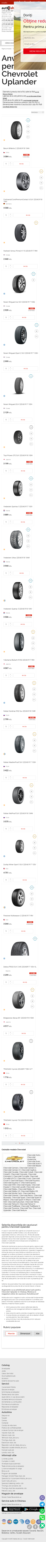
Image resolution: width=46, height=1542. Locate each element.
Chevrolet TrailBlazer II (30, 1206)
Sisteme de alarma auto (10, 1381)
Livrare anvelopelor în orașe (12, 1468)
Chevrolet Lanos (33, 1187)
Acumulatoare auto (8, 1376)
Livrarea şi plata (7, 1459)
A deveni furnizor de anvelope (12, 1430)
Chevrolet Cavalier (10, 1172)
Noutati (4, 1418)
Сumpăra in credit (8, 1461)
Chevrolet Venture (19, 1210)
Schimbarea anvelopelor (10, 1392)
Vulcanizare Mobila (9, 1387)
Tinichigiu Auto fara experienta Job (14, 1488)
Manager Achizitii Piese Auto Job (13, 1476)
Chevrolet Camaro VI (12, 1170)
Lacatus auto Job (8, 1452)
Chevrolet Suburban (16, 1202)
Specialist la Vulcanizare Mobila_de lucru (17, 1478)
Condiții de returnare (9, 1425)
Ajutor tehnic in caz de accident (13, 1397)
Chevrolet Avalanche (31, 1158)
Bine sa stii (5, 1471)
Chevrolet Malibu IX (26, 1189)
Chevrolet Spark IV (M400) (20, 1200)
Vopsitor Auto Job (8, 1433)
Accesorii (6, 6)
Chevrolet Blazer (34, 1166)
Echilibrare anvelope (9, 1409)
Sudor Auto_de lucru (9, 1481)
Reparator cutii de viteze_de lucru (14, 1445)
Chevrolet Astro (33, 1155)
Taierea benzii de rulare (10, 1394)
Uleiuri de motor (7, 1373)
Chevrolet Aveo (33, 1161)
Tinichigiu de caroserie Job (11, 1486)
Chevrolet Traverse (11, 1208)
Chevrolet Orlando (11, 1195)
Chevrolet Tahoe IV (27, 1204)
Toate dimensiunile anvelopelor (13, 1466)
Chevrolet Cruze (24, 1178)
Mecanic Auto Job (8, 1435)
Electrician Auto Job (9, 1443)
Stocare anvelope (8, 1389)
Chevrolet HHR (9, 1185)
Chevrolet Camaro (11, 1168)
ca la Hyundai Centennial (30, 100)
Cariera (5, 22)
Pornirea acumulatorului (10, 1404)
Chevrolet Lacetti (18, 1187)
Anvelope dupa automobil (11, 1464)
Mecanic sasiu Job (8, 1491)
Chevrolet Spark (18, 1198)
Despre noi (5, 1415)
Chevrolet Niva (29, 1193)
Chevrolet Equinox (32, 1181)
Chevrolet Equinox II (11, 1183)
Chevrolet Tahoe (32, 1202)
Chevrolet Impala (24, 1185)
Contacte (5, 1423)
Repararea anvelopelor (10, 1407)
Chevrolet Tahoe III (11, 1204)
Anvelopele (6, 1368)
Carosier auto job (8, 1450)
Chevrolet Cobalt (26, 1172)
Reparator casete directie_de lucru (14, 1447)
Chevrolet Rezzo (26, 1195)
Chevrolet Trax (26, 1208)
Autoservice (7, 18)
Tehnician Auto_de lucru (10, 1438)
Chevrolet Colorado (19, 1174)
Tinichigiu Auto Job (8, 1440)
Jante (4, 1371)
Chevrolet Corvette (21, 1176)
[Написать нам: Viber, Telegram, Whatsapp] (42, 1525)
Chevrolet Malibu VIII (29, 1191)
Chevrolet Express (28, 1183)
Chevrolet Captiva (28, 1170)
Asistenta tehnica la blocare (12, 1399)
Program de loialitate (9, 1473)
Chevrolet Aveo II (34, 1164)
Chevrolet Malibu (10, 1189)
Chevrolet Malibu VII (11, 1191)
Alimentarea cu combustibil (12, 1402)
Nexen (32, 1286)
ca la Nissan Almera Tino (10, 107)
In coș (21, 164)
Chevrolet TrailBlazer (11, 1206)
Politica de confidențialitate (11, 1428)
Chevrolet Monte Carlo (12, 1193)
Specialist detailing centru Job (12, 1483)
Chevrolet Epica (17, 1181)
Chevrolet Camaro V (27, 1168)
